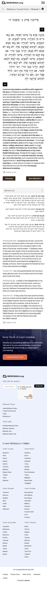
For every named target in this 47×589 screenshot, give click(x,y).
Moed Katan (28, 480)
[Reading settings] (42, 8)
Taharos (27, 537)
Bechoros (6, 535)
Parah (26, 535)
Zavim (26, 548)
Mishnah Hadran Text (9, 434)
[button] (23, 191)
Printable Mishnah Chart (10, 425)
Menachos (6, 529)
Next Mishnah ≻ (35, 178)
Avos (26, 514)
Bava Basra (28, 498)
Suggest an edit (11, 172)
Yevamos (6, 492)
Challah (5, 475)
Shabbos (27, 453)
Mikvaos (27, 540)
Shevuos (27, 506)
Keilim (26, 526)
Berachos (6, 453)
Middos (5, 551)
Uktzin (26, 557)
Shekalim (27, 461)
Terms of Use (26, 574)
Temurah (5, 540)
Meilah (5, 546)
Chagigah (27, 483)
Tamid (5, 548)
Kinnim (5, 554)
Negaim (27, 532)
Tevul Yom (27, 551)
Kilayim (5, 461)
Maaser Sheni (7, 472)
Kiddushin (6, 509)
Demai (5, 458)
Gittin (4, 506)
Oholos (26, 529)
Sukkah (26, 466)
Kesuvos (5, 495)
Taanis (26, 475)
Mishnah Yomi (7, 431)
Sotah (5, 503)
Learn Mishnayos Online (16, 443)
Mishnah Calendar (8, 428)
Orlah (4, 478)
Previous (9, 178)
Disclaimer (37, 574)
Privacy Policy (15, 574)
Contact (5, 574)
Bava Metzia (28, 495)
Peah (4, 455)
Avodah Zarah (29, 512)
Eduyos (26, 509)
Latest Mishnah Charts (10, 408)
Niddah (26, 543)
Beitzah (26, 469)
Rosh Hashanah (29, 472)
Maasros (5, 469)
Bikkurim (5, 480)
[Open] (43, 3)
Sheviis (5, 464)
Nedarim (5, 498)
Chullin (5, 532)
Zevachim (6, 526)
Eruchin (5, 537)
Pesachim (27, 458)
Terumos (5, 466)
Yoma (26, 464)
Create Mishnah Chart (15, 357)
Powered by (23, 580)
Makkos (27, 503)
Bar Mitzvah (6, 416)
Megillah (27, 478)
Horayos (27, 517)
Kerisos (5, 543)
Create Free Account (9, 411)
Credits (5, 578)
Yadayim (27, 554)
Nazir (4, 501)
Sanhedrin (27, 501)
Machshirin (27, 546)
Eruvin (26, 455)
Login (4, 413)
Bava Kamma (28, 492)
